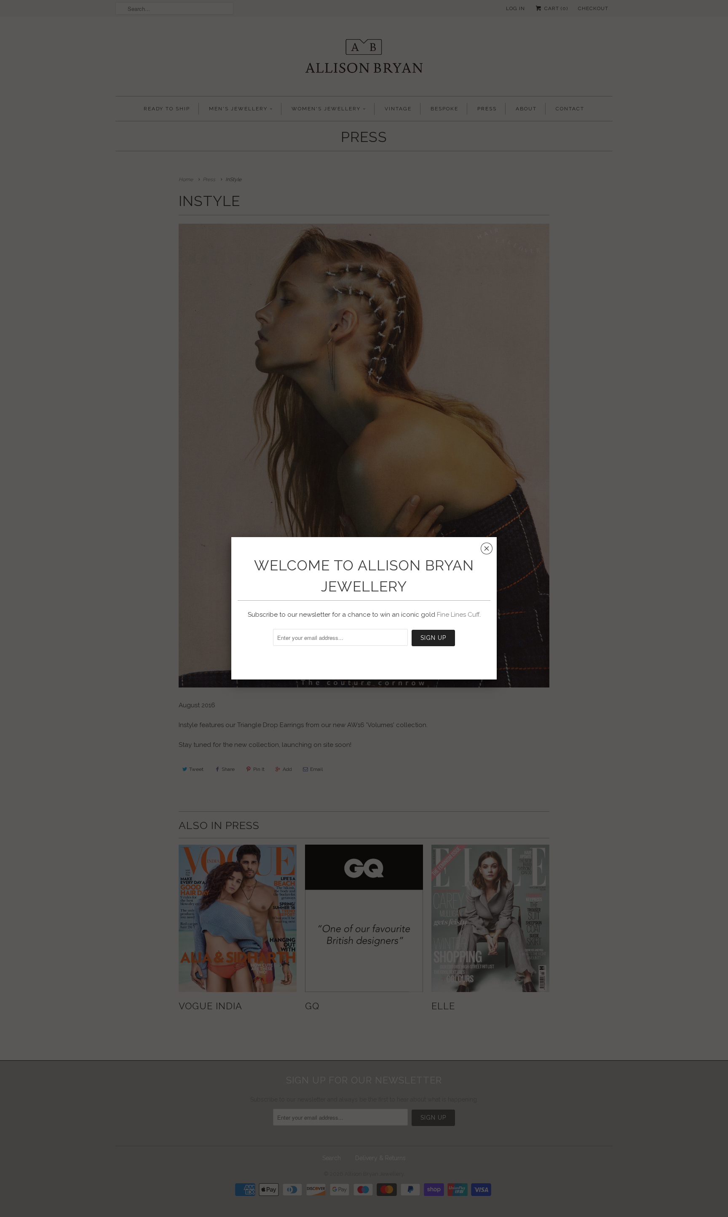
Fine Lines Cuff (458, 614)
